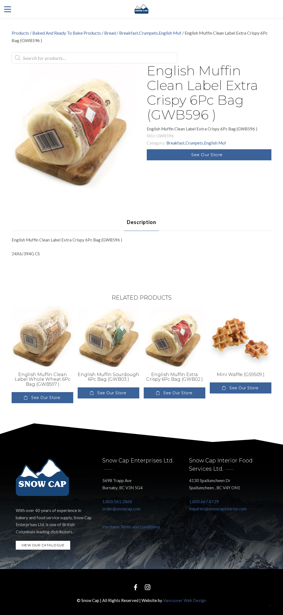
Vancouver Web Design (184, 600)
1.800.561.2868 (117, 501)
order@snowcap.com (121, 508)
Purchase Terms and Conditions (131, 526)
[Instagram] (148, 586)
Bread (110, 32)
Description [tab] (141, 222)
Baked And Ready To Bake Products (66, 32)
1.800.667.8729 (204, 501)
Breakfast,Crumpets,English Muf (150, 32)
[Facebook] (135, 586)
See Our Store (207, 154)
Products (20, 32)
